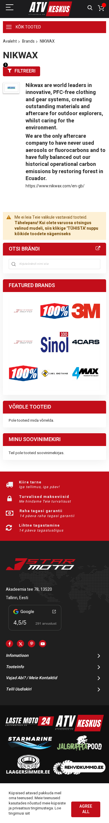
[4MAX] (86, 373)
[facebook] (9, 643)
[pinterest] (31, 643)
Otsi (90, 8)
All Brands (98, 248)
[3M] (86, 311)
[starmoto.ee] (50, 8)
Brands (28, 41)
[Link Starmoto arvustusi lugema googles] (35, 631)
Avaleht (10, 41)
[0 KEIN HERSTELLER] (23, 311)
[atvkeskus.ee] (79, 730)
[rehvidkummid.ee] (79, 773)
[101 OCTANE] (54, 373)
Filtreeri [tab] (25, 71)
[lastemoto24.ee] (29, 730)
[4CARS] (86, 342)
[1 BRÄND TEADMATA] (23, 342)
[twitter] (20, 643)
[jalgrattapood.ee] (79, 752)
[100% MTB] (54, 311)
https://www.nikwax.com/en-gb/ (55, 186)
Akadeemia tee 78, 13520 (29, 589)
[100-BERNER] (54, 342)
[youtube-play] (42, 643)
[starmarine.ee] (29, 752)
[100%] (23, 373)
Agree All (85, 809)
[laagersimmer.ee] (27, 773)
